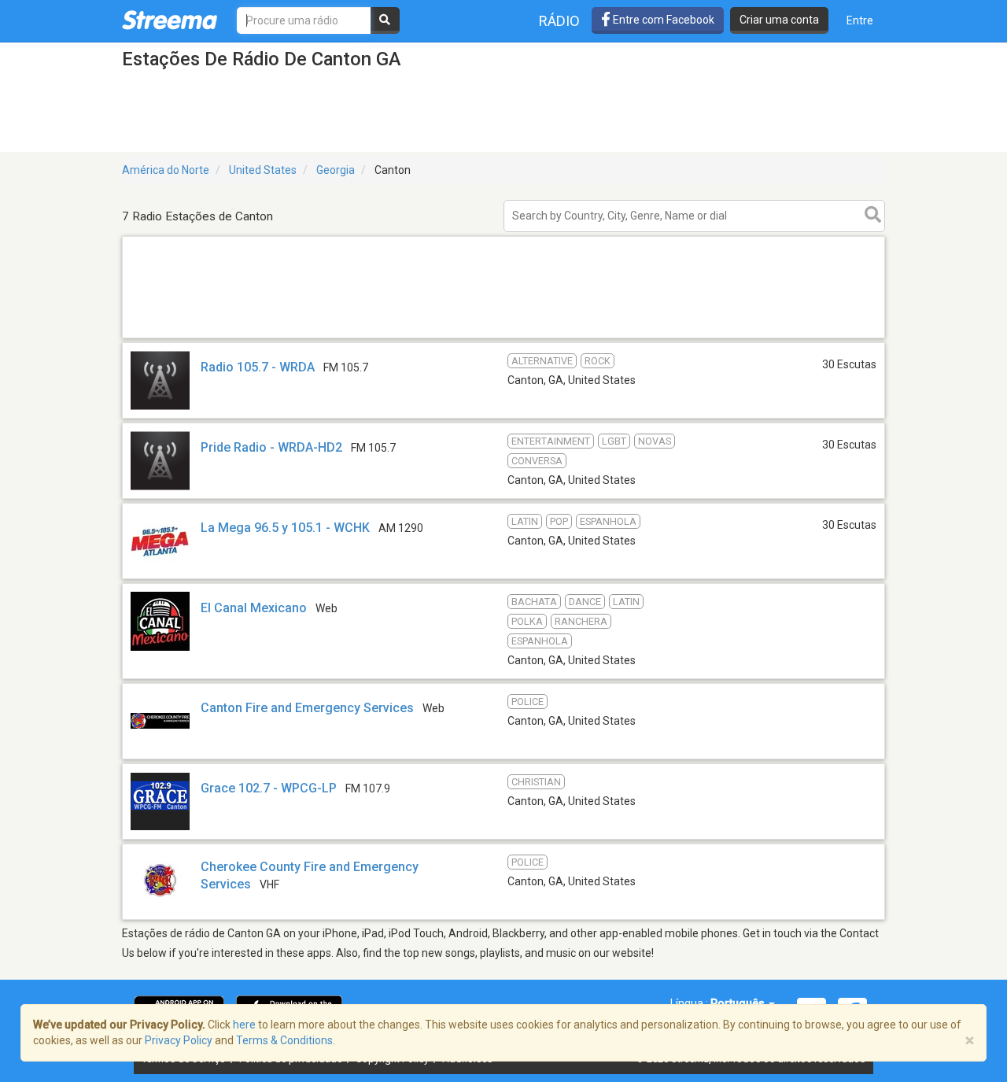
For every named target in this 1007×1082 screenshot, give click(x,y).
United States (263, 170)
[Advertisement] (503, 337)
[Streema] (169, 19)
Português (738, 1003)
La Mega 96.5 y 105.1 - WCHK (285, 527)
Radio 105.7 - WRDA (258, 367)
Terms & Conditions (284, 1040)
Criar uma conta (779, 19)
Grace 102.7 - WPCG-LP (269, 788)
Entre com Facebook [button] (662, 19)
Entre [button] (860, 20)
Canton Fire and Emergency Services (307, 707)
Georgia (335, 170)
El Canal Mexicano (254, 607)
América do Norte (165, 170)
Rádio (559, 21)
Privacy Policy (178, 1040)
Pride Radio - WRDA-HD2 (271, 447)
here (244, 1024)
